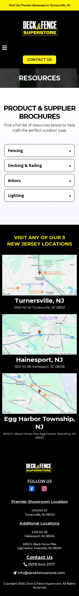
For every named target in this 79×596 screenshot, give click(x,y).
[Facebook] (31, 488)
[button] (4, 48)
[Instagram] (44, 488)
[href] (39, 275)
